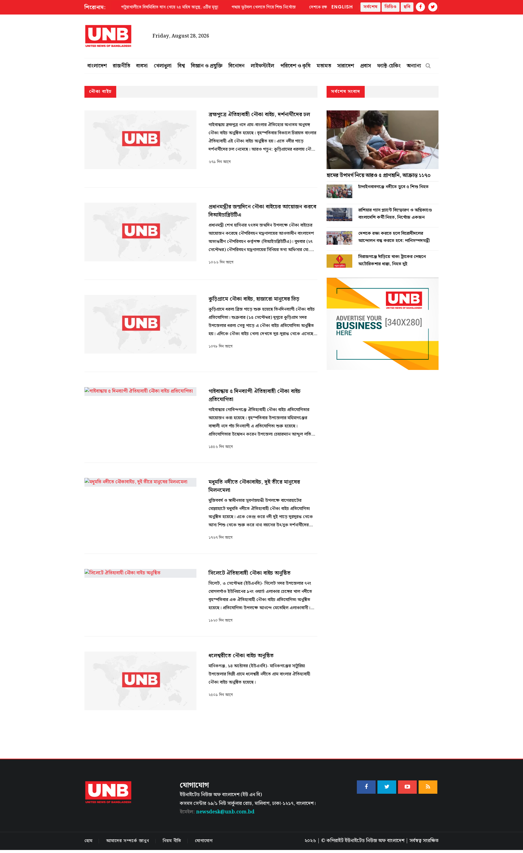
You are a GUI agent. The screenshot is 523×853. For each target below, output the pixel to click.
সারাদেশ (345, 66)
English (342, 7)
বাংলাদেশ (97, 66)
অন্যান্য (414, 66)
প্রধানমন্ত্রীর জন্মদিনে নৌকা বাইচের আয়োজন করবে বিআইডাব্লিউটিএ (262, 210)
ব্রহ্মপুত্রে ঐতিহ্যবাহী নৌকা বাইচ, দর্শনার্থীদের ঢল (259, 114)
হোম (88, 841)
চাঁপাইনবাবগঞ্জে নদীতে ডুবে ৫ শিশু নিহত (393, 187)
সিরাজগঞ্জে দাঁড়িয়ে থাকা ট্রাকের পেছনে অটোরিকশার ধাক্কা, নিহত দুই (392, 260)
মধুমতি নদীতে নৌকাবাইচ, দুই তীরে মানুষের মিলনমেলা (254, 486)
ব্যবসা (142, 66)
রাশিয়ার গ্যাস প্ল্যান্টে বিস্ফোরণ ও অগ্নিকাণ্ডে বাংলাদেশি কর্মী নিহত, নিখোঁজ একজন (395, 214)
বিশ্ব (181, 66)
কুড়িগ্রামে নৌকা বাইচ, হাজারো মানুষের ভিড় (254, 299)
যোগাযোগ (204, 841)
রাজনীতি (121, 66)
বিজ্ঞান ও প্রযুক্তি (206, 66)
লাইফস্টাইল (262, 66)
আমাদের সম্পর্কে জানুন (127, 841)
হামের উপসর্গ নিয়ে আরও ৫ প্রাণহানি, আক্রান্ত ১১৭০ (379, 175)
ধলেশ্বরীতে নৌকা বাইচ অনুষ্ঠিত (242, 655)
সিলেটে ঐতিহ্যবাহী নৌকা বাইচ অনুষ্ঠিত (250, 573)
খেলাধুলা (163, 66)
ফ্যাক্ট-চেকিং (389, 66)
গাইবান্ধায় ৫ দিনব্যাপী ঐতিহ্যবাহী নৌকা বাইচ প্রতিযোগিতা (255, 395)
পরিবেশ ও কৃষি (295, 66)
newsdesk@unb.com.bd (217, 812)
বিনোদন (237, 66)
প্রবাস (365, 66)
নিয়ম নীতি (172, 841)
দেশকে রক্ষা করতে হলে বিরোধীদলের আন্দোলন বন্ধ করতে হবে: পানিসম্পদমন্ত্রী (394, 237)
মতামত (324, 66)
